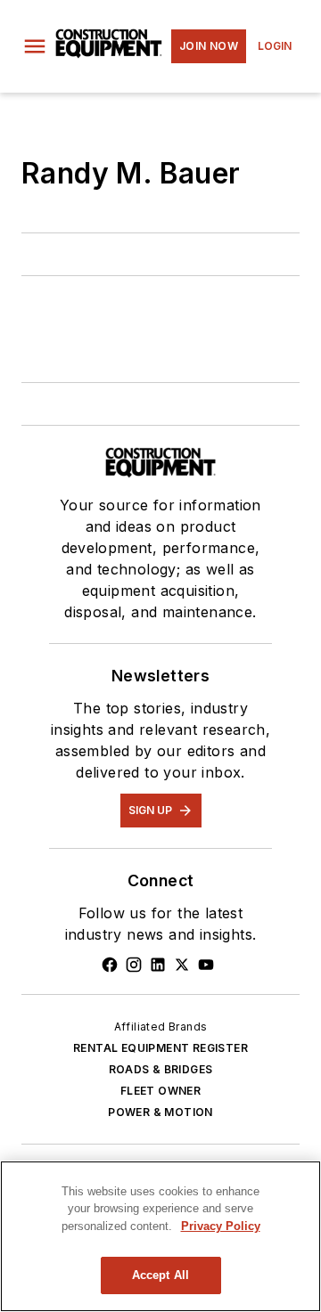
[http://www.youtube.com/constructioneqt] (206, 965)
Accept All (160, 1275)
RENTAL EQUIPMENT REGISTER (160, 1048)
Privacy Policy (220, 1226)
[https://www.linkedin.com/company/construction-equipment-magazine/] (158, 965)
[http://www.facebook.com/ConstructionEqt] (110, 965)
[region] (160, 1236)
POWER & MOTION (160, 1112)
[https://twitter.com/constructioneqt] (182, 965)
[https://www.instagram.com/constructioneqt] (134, 965)
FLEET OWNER (160, 1090)
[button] (34, 46)
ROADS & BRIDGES (161, 1069)
